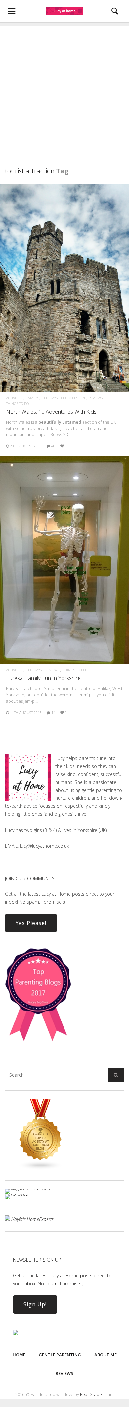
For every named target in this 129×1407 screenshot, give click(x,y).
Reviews (96, 398)
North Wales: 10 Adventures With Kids (51, 411)
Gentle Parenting (60, 1355)
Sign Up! (35, 1304)
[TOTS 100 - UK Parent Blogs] (32, 1188)
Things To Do (17, 403)
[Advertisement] (64, 90)
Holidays (50, 398)
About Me (105, 1355)
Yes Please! (31, 923)
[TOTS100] (16, 1194)
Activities (14, 398)
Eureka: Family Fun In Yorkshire (43, 678)
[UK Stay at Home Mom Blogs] (40, 1168)
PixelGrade (91, 1394)
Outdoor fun (73, 398)
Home (19, 1355)
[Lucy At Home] (64, 11)
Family (32, 398)
